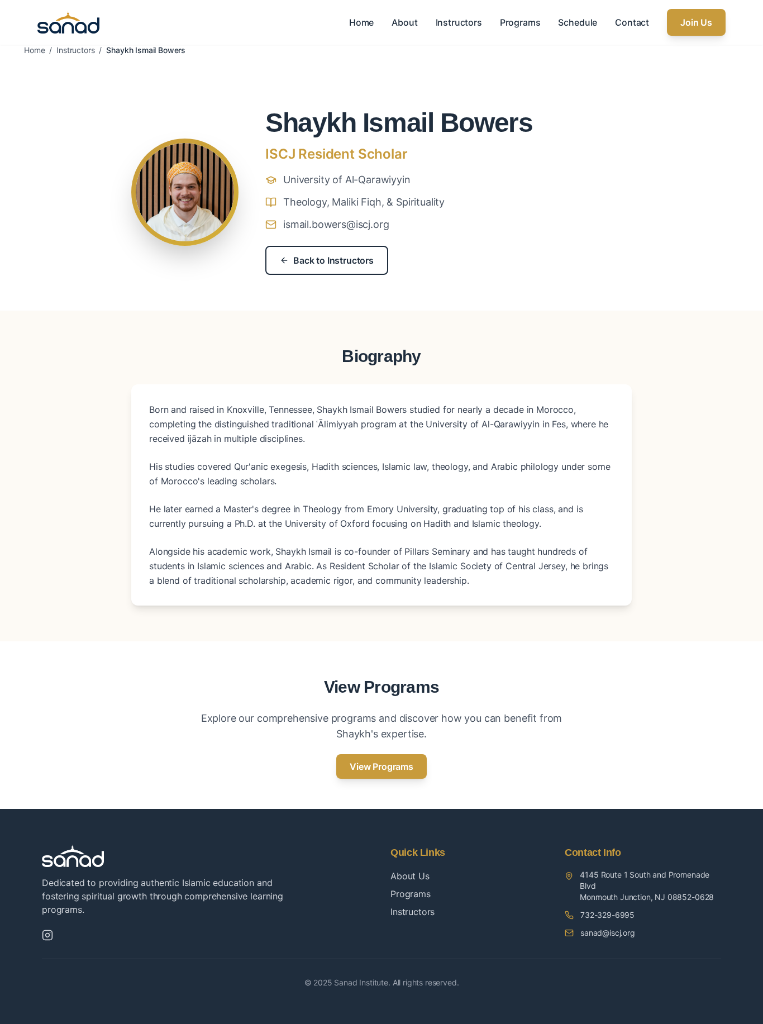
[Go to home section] (68, 22)
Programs (520, 22)
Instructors (459, 22)
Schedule (577, 22)
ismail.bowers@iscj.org (336, 224)
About (404, 22)
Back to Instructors (333, 260)
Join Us (696, 22)
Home (361, 22)
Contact (632, 22)
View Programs (381, 766)
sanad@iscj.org (607, 932)
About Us (410, 876)
